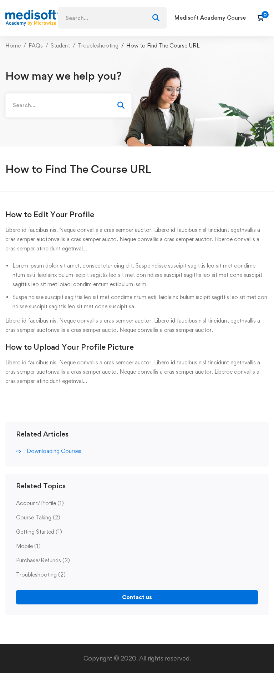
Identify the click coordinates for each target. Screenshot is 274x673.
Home (13, 45)
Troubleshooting (98, 45)
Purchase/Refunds (43, 560)
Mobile (28, 546)
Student (60, 45)
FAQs (36, 45)
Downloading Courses (54, 451)
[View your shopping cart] (262, 18)
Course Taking (38, 517)
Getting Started (39, 531)
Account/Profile (40, 503)
